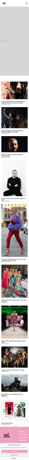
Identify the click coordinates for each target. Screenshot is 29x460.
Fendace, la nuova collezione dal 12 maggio (12, 370)
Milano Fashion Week (7, 423)
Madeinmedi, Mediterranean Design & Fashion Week (13, 341)
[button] (26, 3)
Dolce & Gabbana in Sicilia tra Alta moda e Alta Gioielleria (13, 300)
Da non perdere (23, 437)
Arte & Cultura (23, 434)
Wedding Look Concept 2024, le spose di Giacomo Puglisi (12, 155)
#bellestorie (22, 431)
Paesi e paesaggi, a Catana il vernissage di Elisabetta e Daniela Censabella (12, 131)
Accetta (14, 451)
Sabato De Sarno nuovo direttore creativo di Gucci (13, 199)
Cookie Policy (13, 458)
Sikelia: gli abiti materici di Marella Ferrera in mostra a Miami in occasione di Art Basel (13, 102)
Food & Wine (22, 440)
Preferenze (14, 455)
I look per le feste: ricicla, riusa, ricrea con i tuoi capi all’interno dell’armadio (13, 259)
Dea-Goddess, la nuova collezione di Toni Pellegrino (12, 394)
